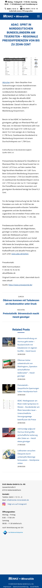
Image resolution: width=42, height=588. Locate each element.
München (6, 82)
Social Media (34, 587)
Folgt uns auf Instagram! (17, 504)
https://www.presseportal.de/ (20, 285)
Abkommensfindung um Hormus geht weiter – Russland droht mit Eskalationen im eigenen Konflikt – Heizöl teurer (27, 344)
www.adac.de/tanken (19, 254)
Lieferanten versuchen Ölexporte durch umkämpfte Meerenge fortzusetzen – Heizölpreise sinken (28, 456)
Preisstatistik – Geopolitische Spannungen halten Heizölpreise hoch (28, 388)
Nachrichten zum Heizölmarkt (14, 59)
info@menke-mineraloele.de (18, 500)
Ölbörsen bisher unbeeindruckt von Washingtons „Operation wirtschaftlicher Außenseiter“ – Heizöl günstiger (27, 368)
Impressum (7, 587)
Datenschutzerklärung (20, 587)
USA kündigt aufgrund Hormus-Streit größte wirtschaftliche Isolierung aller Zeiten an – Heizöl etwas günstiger (28, 435)
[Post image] (8, 342)
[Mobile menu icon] (38, 16)
